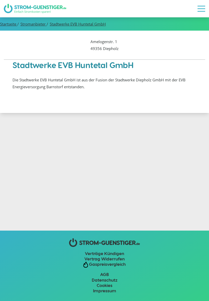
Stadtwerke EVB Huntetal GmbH (78, 24)
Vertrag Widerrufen (104, 258)
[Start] (35, 9)
